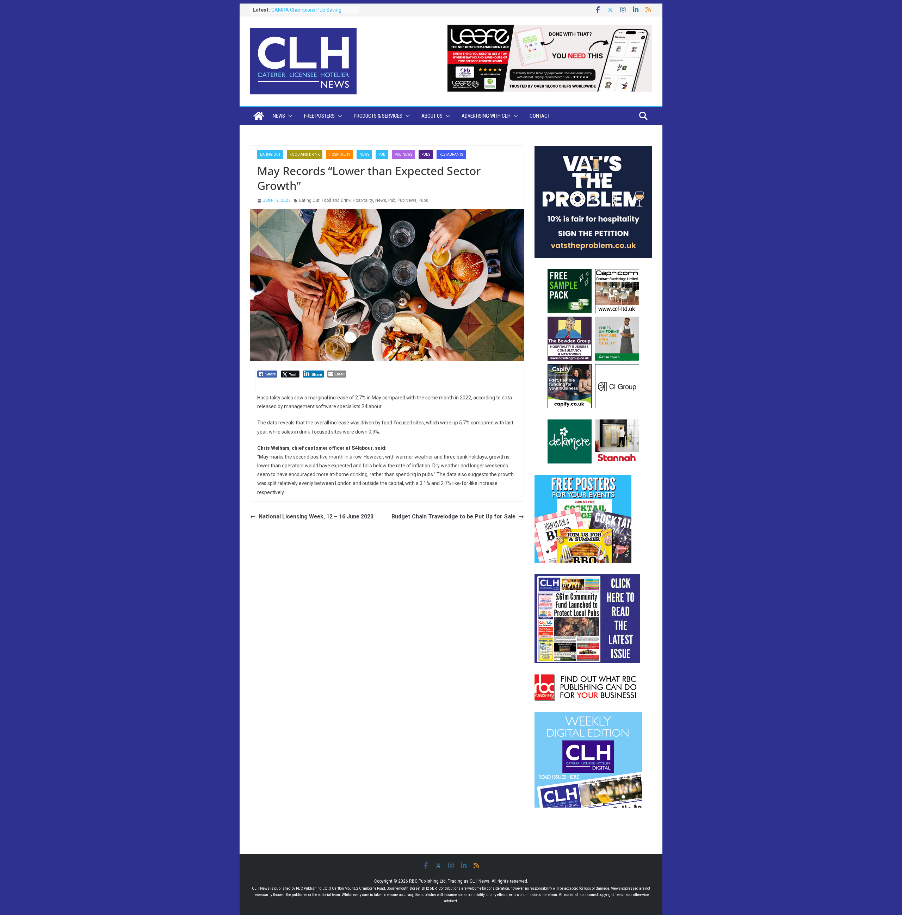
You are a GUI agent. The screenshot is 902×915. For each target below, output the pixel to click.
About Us (432, 116)
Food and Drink (305, 154)
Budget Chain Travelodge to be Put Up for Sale (453, 516)
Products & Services (378, 116)
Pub (381, 154)
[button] (289, 116)
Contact (540, 116)
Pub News (403, 154)
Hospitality (339, 154)
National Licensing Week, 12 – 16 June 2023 (316, 516)
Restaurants (451, 154)
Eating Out (270, 154)
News (279, 116)
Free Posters (319, 116)
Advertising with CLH (486, 116)
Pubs (425, 154)
